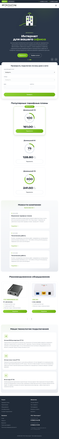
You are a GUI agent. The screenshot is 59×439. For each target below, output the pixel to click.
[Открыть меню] (56, 5)
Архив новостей (28, 207)
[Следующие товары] (31, 319)
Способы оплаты (5, 409)
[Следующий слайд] (56, 59)
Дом (5, 84)
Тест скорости (34, 404)
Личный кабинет (34, 402)
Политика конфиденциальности (9, 427)
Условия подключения (6, 411)
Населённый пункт (9, 69)
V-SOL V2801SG (36, 302)
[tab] (30, 59)
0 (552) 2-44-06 (54, 1)
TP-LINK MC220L (8, 302)
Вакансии (3, 423)
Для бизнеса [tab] (11, 1)
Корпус (32, 84)
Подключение (4, 404)
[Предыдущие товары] (27, 319)
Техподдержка (34, 407)
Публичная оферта (5, 425)
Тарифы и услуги (35, 55)
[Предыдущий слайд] (52, 59)
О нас (2, 418)
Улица (5, 76)
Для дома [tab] (5, 1)
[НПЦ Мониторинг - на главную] (9, 5)
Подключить (22, 55)
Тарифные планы (5, 402)
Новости (3, 420)
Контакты (33, 411)
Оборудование (4, 407)
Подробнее (14, 226)
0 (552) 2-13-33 (43, 1)
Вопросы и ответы (35, 409)
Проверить (29, 94)
